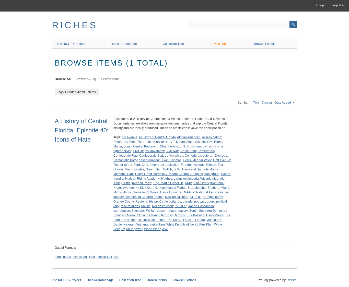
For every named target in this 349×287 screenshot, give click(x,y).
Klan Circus (201, 183)
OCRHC (195, 197)
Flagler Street (122, 165)
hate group (211, 174)
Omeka (291, 280)
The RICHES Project (71, 44)
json (92, 257)
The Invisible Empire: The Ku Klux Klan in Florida (171, 220)
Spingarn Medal (124, 215)
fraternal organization (164, 165)
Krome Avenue (123, 188)
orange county (213, 197)
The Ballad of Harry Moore (205, 215)
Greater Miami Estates (128, 169)
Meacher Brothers (206, 188)
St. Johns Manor (148, 215)
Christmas (194, 146)
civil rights (210, 146)
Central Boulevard (145, 146)
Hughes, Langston (174, 178)
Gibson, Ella (214, 165)
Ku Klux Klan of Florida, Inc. (174, 188)
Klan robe (217, 183)
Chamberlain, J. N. (173, 146)
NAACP (189, 192)
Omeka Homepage (124, 44)
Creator (267, 102)
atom (58, 257)
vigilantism (157, 224)
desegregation (149, 160)
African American (189, 137)
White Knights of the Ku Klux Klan (189, 224)
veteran (129, 224)
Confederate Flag (125, 155)
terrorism (167, 215)
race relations (130, 206)
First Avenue (221, 160)
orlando (175, 201)
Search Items (110, 79)
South (193, 211)
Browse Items (219, 44)
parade (188, 201)
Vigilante (142, 224)
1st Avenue (129, 137)
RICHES (75, 25)
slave (172, 211)
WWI (165, 229)
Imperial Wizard (199, 178)
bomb (128, 146)
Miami (225, 188)
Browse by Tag (86, 79)
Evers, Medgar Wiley (197, 160)
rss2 (116, 257)
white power (134, 229)
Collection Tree (173, 44)
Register (337, 5)
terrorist (180, 215)
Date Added (283, 102)
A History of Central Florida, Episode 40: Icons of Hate (82, 130)
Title (256, 102)
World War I (152, 229)
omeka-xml (104, 257)
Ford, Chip (141, 165)
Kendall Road (141, 183)
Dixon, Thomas (170, 160)
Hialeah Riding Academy (142, 178)
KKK (188, 183)
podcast (199, 201)
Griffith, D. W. (172, 169)
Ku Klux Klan (144, 188)
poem (211, 201)
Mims (117, 192)
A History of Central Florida (157, 137)
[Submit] (293, 24)
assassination (211, 137)
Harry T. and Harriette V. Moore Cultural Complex (169, 174)
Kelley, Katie (122, 183)
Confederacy (206, 151)
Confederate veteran (199, 155)
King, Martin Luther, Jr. (168, 183)
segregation (121, 211)
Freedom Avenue (193, 165)
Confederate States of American (161, 155)
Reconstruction (162, 206)
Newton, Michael (176, 197)
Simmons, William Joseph (149, 211)
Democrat (221, 155)
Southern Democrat (212, 211)
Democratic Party (125, 160)
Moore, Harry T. (160, 192)
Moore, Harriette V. (135, 192)
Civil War (172, 151)
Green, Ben (153, 169)
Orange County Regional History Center (141, 201)
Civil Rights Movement (148, 151)
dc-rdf (67, 257)
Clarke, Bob (188, 151)
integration (219, 178)
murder (177, 192)
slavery (183, 211)
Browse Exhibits (265, 44)
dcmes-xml (80, 257)
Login (321, 5)
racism (145, 206)
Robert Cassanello (201, 206)
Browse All (63, 79)
